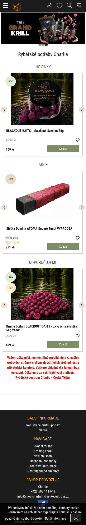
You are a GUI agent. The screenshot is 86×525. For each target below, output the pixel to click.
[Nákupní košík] (80, 7)
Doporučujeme (43, 262)
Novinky (43, 66)
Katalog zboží (43, 451)
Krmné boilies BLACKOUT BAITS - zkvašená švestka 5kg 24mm (41, 328)
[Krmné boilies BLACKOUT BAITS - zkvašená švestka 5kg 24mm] (42, 294)
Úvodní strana (43, 446)
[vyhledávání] (69, 7)
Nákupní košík (43, 456)
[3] (46, 44)
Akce (43, 164)
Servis (43, 430)
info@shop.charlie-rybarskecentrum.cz (43, 496)
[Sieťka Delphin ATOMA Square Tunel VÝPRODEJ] (42, 196)
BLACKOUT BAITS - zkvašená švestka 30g (35, 130)
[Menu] (5, 6)
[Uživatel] (59, 4)
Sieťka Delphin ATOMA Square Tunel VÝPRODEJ (39, 228)
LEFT (4, 30)
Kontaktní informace (43, 466)
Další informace (55, 518)
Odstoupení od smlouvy (43, 471)
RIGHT (82, 30)
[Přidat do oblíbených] (77, 139)
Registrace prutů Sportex (43, 425)
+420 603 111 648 (43, 491)
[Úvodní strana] (17, 5)
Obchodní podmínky (43, 461)
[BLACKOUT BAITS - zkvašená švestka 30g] (42, 98)
